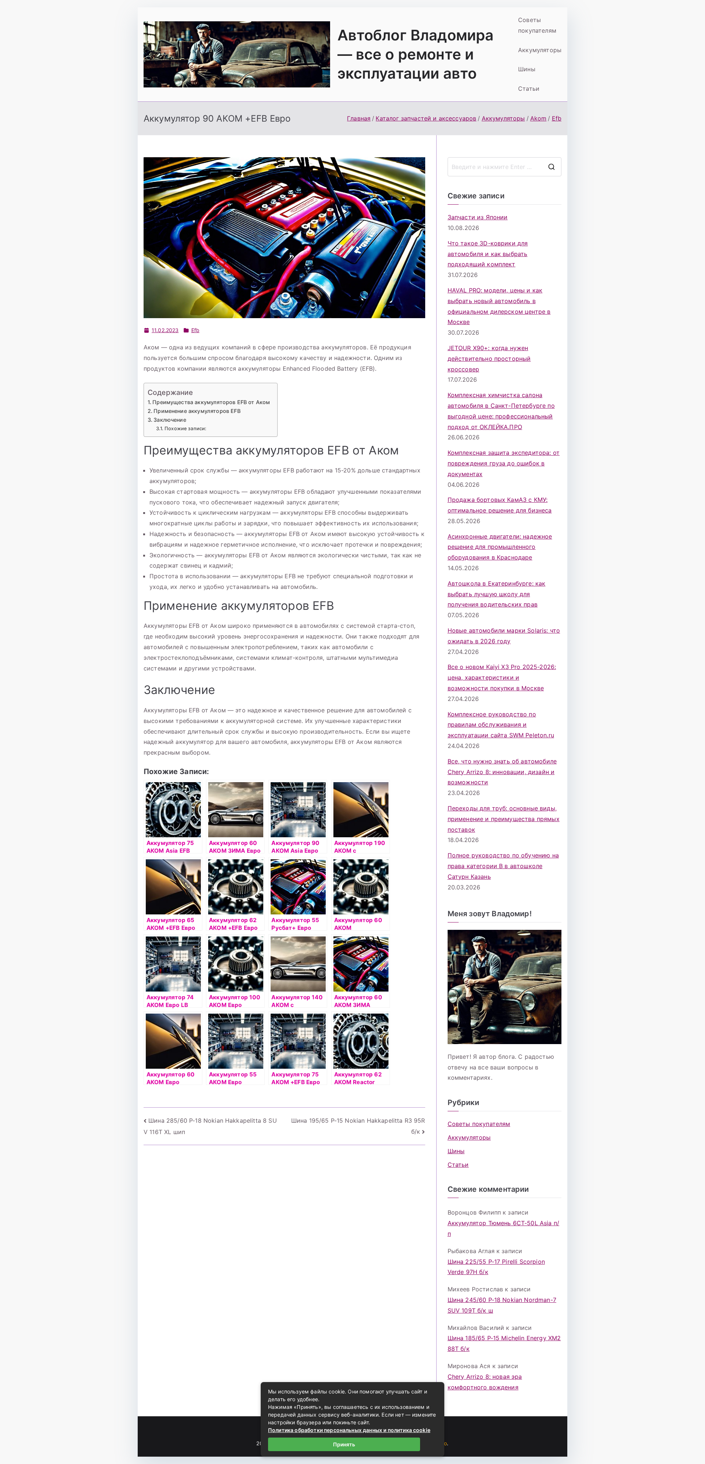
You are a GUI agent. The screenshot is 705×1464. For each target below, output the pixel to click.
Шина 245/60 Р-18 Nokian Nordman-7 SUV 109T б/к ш (502, 1305)
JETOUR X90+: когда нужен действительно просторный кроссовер (489, 358)
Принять (344, 1444)
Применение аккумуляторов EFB (196, 411)
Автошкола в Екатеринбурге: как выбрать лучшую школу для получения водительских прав (497, 594)
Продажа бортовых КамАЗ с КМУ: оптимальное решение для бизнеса (500, 505)
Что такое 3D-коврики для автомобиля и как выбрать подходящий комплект (488, 254)
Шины (526, 69)
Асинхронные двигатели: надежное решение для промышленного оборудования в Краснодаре (500, 547)
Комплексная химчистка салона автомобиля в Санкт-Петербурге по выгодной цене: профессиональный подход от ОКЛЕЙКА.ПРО (501, 410)
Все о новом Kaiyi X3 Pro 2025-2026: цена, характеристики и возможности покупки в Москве (502, 677)
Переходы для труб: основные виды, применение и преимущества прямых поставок (504, 819)
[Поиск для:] (504, 167)
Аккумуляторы (539, 50)
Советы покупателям (537, 25)
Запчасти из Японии (478, 217)
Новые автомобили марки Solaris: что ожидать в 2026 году (504, 636)
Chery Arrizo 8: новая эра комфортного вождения (485, 1382)
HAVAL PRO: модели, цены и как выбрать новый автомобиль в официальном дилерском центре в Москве (499, 306)
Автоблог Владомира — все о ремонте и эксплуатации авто (415, 54)
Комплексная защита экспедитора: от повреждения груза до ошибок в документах (504, 463)
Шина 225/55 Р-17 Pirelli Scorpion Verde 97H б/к (496, 1267)
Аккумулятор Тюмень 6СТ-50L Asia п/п (503, 1228)
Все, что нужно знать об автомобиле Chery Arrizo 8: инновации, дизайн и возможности (502, 772)
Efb (195, 330)
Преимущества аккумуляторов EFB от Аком (211, 402)
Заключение (169, 420)
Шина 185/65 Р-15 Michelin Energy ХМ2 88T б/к (504, 1343)
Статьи (528, 88)
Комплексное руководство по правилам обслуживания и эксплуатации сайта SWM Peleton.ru (501, 725)
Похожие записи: (185, 428)
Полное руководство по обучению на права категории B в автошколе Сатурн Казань (503, 866)
